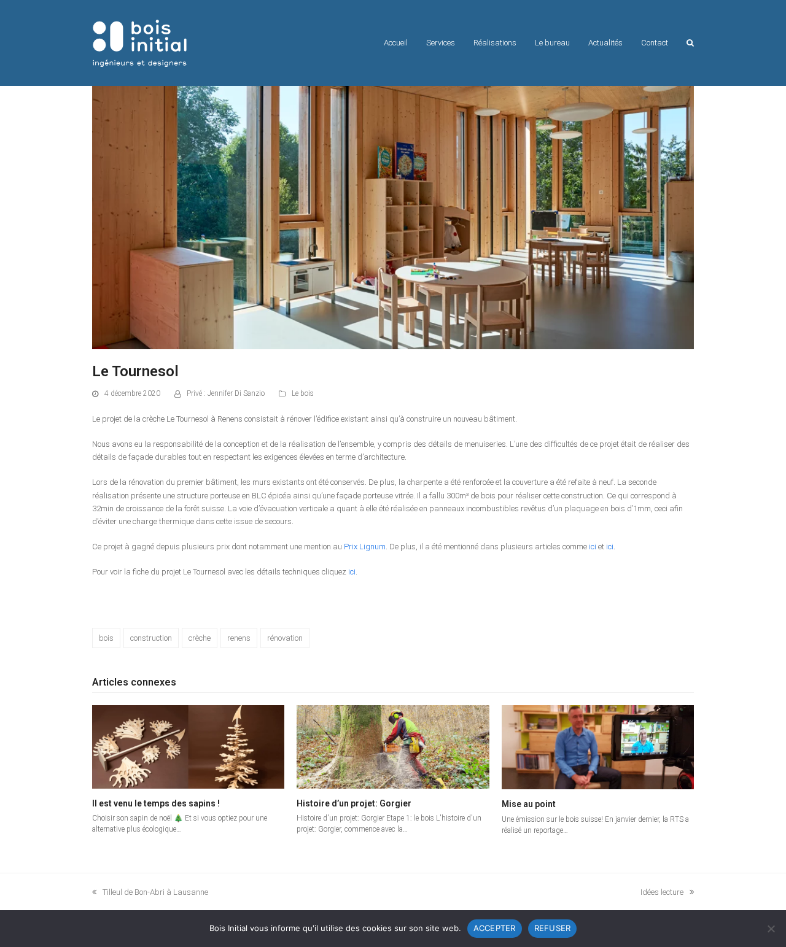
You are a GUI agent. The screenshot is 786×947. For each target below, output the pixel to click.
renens (239, 638)
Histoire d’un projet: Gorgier (354, 803)
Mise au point (529, 804)
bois (106, 638)
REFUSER (552, 928)
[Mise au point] (598, 746)
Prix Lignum (365, 546)
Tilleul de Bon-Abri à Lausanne (150, 893)
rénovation (285, 638)
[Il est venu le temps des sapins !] (188, 746)
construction (151, 638)
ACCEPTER (494, 928)
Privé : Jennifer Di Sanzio (226, 393)
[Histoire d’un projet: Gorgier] (393, 746)
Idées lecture (661, 893)
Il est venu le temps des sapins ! (156, 803)
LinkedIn (233, 596)
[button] (690, 43)
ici (592, 546)
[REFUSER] (771, 928)
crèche (200, 638)
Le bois (303, 393)
